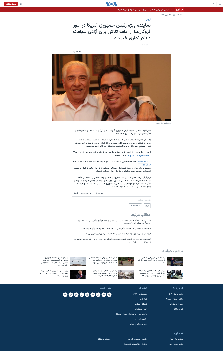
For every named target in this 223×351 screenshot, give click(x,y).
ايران (148, 19)
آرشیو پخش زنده (176, 344)
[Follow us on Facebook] (109, 294)
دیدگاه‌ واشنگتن (103, 339)
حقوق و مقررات (176, 304)
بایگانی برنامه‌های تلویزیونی (135, 344)
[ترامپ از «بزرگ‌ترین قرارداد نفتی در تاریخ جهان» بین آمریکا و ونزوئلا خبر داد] (175, 261)
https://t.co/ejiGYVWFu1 (139, 155)
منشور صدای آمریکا (174, 299)
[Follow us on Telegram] (104, 294)
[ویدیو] (21, 4)
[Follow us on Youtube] (92, 294)
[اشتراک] (65, 294)
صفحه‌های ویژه (176, 339)
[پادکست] (71, 294)
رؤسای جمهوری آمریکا (137, 339)
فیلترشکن (143, 299)
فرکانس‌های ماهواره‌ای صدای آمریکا (131, 314)
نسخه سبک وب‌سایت (138, 324)
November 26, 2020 (144, 163)
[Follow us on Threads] (82, 294)
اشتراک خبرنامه (140, 304)
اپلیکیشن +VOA (140, 294)
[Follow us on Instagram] (87, 294)
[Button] (76, 51)
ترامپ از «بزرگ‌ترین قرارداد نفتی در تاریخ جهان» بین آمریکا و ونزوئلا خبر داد (145, 9)
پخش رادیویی (141, 319)
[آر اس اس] (76, 294)
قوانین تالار (178, 309)
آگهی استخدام (141, 309)
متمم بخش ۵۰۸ (176, 294)
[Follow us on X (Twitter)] (98, 294)
